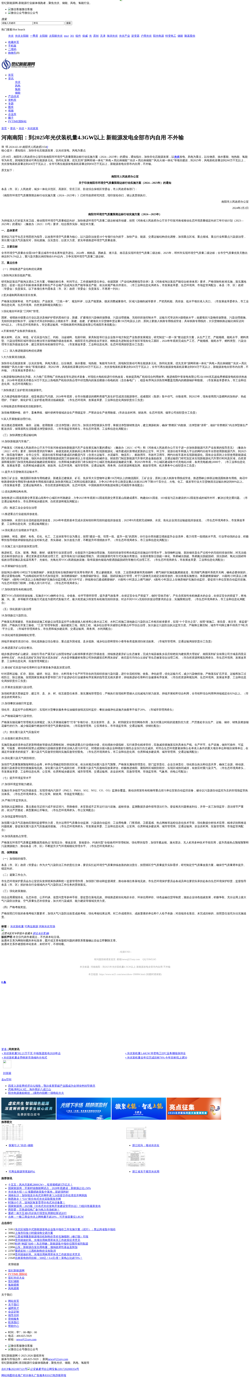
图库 (11, 107)
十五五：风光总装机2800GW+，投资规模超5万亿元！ (40, 1184)
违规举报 (60, 1375)
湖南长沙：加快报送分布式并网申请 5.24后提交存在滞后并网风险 (47, 1195)
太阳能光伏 (56, 35)
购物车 (12, 52)
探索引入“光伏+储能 (21, 1145)
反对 (12, 933)
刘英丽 (7, 1073)
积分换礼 (28, 1375)
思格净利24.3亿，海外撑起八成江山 (29, 1089)
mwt (66, 35)
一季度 (34, 35)
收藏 (28, 933)
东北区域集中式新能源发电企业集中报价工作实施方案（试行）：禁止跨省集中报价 (65, 1229)
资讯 (11, 78)
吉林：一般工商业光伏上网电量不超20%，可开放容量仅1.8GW (46, 1216)
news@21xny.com (26, 1339)
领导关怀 (13, 1315)
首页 (11, 74)
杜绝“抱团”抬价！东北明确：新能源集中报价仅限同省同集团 (51, 1243)
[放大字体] (2, 146)
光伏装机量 (17, 926)
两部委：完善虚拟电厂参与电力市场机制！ (34, 1209)
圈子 (11, 117)
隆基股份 (189, 35)
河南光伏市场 (47, 926)
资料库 (12, 99)
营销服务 (13, 1318)
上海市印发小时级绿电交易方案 (34, 1232)
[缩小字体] (6, 146)
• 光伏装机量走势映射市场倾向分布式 (24, 1057)
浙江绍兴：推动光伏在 (145, 1145)
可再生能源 (31, 926)
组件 (78, 35)
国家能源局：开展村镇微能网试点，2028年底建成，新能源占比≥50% (49, 1188)
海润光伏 (112, 35)
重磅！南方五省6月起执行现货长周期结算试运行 (37, 1213)
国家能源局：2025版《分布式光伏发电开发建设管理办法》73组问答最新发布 (54, 1206)
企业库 (12, 114)
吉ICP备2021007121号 (14, 1369)
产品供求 (13, 96)
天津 (102, 35)
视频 (11, 110)
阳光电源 (158, 35)
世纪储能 (13, 1281)
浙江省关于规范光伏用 (145, 1171)
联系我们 (13, 1322)
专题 (11, 103)
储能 (180, 35)
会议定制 (13, 1311)
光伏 (11, 35)
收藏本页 (13, 42)
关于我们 (13, 1304)
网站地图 (6, 1375)
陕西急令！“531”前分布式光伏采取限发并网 (34, 1198)
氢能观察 (13, 1284)
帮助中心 (13, 1326)
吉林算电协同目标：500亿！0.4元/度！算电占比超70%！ (48, 1257)
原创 (96, 35)
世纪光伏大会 (16, 1277)
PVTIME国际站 (17, 121)
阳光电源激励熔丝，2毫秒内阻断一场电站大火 (36, 1092)
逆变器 (135, 35)
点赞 (5, 933)
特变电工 (170, 35)
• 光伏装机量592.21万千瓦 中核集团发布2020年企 (31, 1053)
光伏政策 (32, 128)
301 (72, 35)
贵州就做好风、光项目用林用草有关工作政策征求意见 (47, 1240)
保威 (85, 35)
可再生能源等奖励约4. (22, 1171)
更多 (5, 1049)
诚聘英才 (13, 1308)
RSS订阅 (50, 1375)
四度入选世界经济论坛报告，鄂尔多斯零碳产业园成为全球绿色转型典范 (51, 1085)
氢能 (17, 89)
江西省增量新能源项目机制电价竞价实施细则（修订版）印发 (51, 1236)
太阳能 (43, 35)
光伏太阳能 (22, 35)
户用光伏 (146, 35)
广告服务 (39, 1375)
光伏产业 (124, 35)
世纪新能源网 (16, 1270)
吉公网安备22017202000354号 (61, 1369)
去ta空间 (6, 1079)
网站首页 (13, 1301)
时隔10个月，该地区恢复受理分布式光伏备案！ (36, 1202)
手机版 (12, 45)
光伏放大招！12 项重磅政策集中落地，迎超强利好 (38, 1191)
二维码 (12, 49)
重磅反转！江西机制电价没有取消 (35, 1250)
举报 (20, 933)
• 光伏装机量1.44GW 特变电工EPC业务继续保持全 (155, 1053)
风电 (17, 85)
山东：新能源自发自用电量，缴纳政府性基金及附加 (46, 1247)
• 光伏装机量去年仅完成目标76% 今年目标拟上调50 (156, 1057)
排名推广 (17, 1375)
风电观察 (13, 1288)
